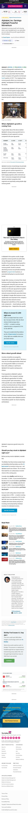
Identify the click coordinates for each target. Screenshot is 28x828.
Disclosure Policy (5, 799)
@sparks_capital (17, 613)
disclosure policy (11, 625)
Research (4, 751)
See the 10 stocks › (9, 510)
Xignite (12, 741)
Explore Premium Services (15, 17)
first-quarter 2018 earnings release (17, 162)
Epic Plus (18, 753)
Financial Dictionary (17, 771)
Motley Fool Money (20, 759)
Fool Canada (4, 767)
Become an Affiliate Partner (8, 786)
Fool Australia (4, 765)
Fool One (18, 757)
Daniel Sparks (6, 37)
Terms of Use (4, 793)
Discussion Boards (17, 767)
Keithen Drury (19, 526)
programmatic (11, 272)
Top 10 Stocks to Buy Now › (15, 6)
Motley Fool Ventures (6, 782)
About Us (4, 747)
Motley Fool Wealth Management (9, 780)
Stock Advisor (19, 749)
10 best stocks (12, 334)
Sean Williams (19, 533)
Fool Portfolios (19, 755)
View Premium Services (11, 721)
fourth (3, 78)
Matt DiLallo (18, 546)
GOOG (20, 67)
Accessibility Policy (6, 801)
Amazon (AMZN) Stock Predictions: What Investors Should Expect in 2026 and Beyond (17, 550)
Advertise (4, 757)
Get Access (5, 683)
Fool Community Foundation (8, 784)
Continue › (9, 660)
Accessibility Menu (14, 0)
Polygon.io (17, 741)
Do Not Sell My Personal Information (9, 809)
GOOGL (10, 67)
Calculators (15, 769)
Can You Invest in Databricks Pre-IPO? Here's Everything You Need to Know (17, 555)
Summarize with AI (8, 43)
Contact (3, 755)
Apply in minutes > (14, 248)
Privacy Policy (4, 796)
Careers (3, 749)
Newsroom (4, 753)
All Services (18, 747)
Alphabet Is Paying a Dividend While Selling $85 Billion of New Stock (17, 544)
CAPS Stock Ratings (17, 765)
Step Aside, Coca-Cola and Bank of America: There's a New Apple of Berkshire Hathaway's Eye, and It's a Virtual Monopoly (17, 537)
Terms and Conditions (6, 807)
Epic (17, 751)
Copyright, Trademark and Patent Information (11, 804)
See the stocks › (10, 342)
